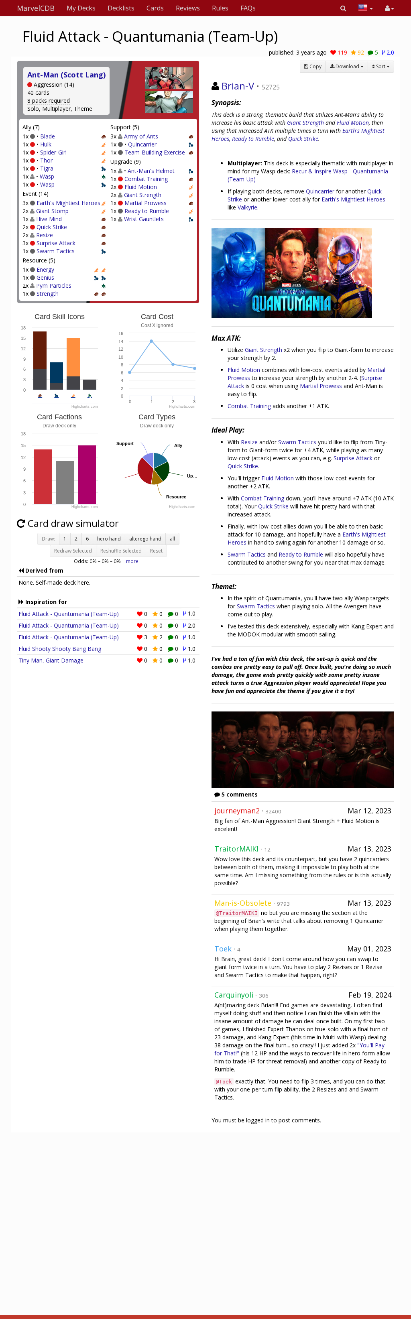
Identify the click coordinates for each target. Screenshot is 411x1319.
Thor (46, 160)
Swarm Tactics (56, 251)
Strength (48, 293)
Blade (47, 136)
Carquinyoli (233, 995)
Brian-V (238, 85)
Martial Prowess (145, 203)
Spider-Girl (53, 152)
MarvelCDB (36, 8)
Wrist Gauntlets (144, 219)
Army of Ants (141, 136)
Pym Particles (53, 285)
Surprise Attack (56, 243)
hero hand (109, 538)
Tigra (46, 168)
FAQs (248, 8)
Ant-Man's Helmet (151, 171)
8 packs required (48, 100)
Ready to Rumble (146, 211)
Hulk (45, 144)
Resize (44, 235)
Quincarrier (142, 144)
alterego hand (145, 538)
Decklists (121, 8)
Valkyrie (247, 207)
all (172, 538)
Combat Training (146, 179)
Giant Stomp (52, 211)
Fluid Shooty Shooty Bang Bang (59, 648)
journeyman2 (237, 810)
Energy (45, 269)
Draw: (48, 538)
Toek (223, 948)
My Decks (81, 8)
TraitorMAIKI (236, 849)
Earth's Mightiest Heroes (68, 203)
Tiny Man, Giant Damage (50, 660)
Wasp (47, 176)
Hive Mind (49, 219)
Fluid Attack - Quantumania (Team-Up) (68, 614)
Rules (220, 8)
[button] (343, 8)
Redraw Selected (73, 550)
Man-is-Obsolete (242, 903)
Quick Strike (52, 227)
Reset (156, 550)
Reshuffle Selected (121, 550)
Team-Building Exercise (154, 152)
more (132, 561)
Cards (155, 8)
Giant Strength (142, 195)
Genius (45, 277)
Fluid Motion (140, 187)
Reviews (188, 8)
